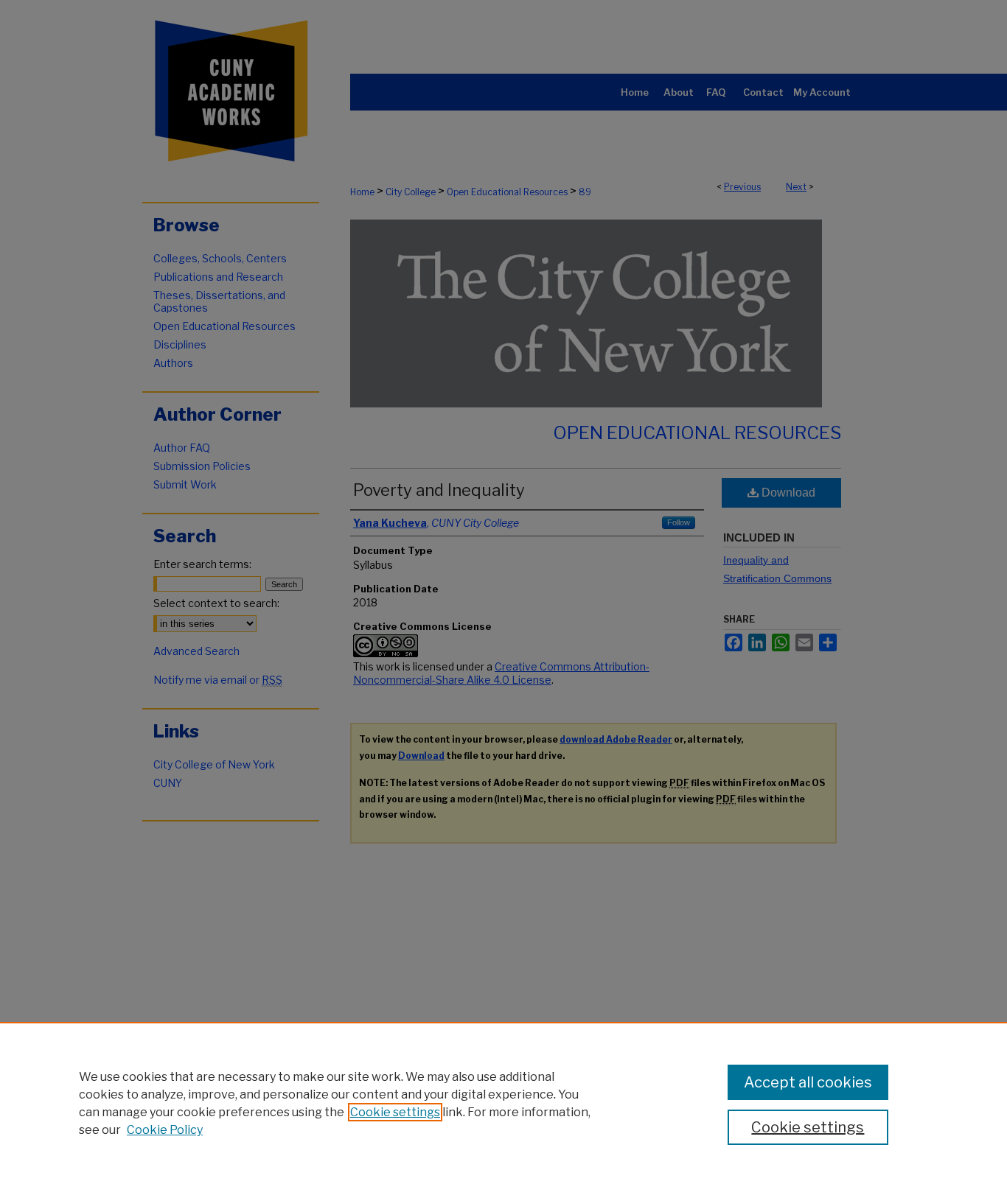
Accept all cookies (808, 1082)
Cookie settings (395, 1112)
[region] (503, 1103)
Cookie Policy (165, 1130)
